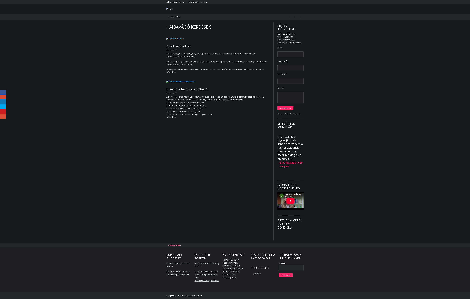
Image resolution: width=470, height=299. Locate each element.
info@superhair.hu (209, 274)
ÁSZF (287, 2)
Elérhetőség (242, 2)
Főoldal (233, 2)
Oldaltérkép (304, 2)
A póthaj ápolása (178, 46)
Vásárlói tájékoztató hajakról (272, 2)
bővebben (171, 72)
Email (282, 263)
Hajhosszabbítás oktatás (296, 12)
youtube (257, 273)
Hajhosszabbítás (226, 12)
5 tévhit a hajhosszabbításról (187, 89)
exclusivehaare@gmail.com (207, 280)
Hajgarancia (254, 2)
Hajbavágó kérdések (258, 12)
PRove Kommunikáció (193, 295)
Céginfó (294, 2)
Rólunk (212, 12)
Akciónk (241, 12)
